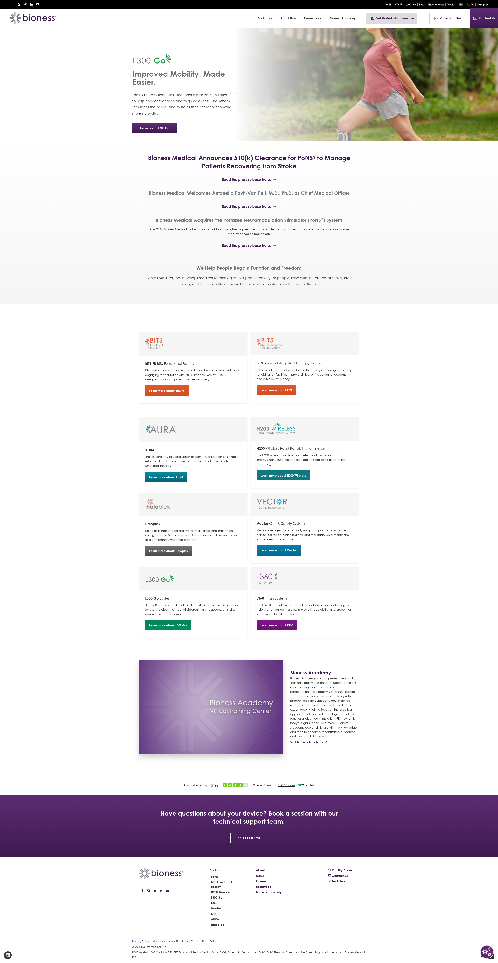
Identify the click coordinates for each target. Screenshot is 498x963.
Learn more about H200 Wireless (283, 475)
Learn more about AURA (166, 477)
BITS (461, 4)
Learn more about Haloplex (168, 551)
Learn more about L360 (276, 625)
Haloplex (482, 4)
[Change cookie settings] (8, 955)
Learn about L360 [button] (152, 131)
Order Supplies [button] (450, 18)
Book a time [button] (251, 838)
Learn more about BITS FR (167, 390)
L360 (421, 4)
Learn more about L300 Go (168, 625)
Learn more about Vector (278, 550)
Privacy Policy (140, 941)
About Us (262, 870)
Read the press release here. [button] (246, 179)
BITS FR (398, 4)
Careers (261, 881)
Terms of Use (198, 941)
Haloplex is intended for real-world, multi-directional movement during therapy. (192, 532)
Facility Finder (342, 870)
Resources (263, 886)
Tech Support (341, 881)
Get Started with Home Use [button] (394, 18)
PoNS (388, 4)
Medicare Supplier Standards (170, 941)
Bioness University (268, 892)
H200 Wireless (436, 4)
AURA (470, 4)
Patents (214, 941)
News (260, 876)
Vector (451, 4)
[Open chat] (487, 952)
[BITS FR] (193, 344)
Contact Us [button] (487, 18)
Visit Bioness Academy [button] (306, 742)
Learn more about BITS (276, 390)
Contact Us (340, 876)
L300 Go (411, 4)
